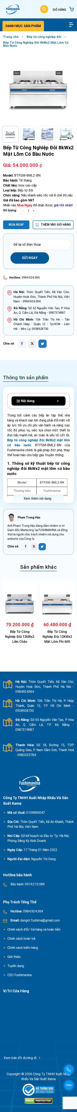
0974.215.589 (34, 884)
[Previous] (9, 87)
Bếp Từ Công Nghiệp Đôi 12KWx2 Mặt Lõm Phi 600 (57, 637)
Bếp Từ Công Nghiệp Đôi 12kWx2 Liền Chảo (19, 637)
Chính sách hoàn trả (21, 939)
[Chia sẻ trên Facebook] (22, 344)
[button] (44, 9)
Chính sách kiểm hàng (22, 948)
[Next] (67, 87)
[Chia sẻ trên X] (32, 344)
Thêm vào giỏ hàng (56, 224)
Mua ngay (16, 224)
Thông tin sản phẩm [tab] (25, 378)
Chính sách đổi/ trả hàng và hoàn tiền (34, 929)
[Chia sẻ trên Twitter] (42, 344)
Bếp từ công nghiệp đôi (44, 37)
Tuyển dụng (15, 966)
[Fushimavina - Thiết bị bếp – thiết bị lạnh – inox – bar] (12, 9)
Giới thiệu (14, 957)
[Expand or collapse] (57, 401)
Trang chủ (10, 37)
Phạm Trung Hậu (29, 517)
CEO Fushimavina (19, 975)
